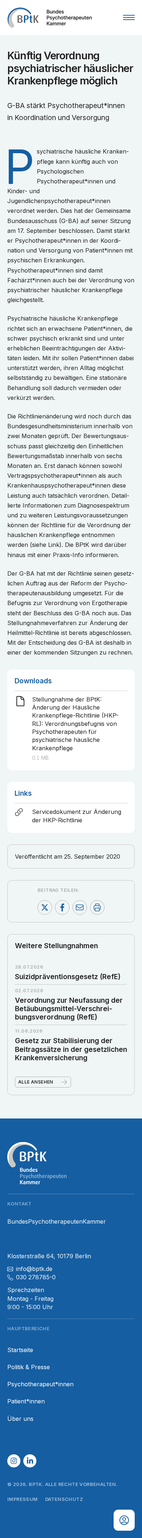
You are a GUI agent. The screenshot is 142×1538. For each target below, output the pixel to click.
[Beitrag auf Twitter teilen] (45, 907)
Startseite (20, 1350)
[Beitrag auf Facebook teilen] (62, 907)
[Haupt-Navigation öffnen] (129, 17)
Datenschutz (64, 1499)
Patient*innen (26, 1401)
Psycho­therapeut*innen (40, 1384)
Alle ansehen (35, 1082)
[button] (13, 1460)
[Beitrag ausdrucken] (97, 907)
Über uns (20, 1418)
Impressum (22, 1499)
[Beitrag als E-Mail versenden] (79, 907)
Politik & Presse (28, 1367)
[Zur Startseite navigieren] (49, 17)
